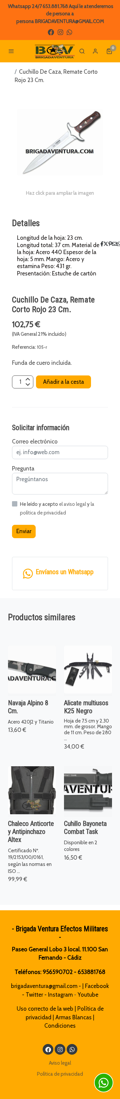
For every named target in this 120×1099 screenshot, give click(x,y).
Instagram (60, 994)
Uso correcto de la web (45, 1008)
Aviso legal (60, 1063)
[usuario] (95, 51)
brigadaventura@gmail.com (44, 986)
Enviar (23, 531)
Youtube (88, 994)
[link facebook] (51, 32)
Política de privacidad (60, 1074)
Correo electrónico (35, 441)
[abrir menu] (11, 51)
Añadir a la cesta (63, 381)
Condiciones (60, 1025)
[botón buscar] (82, 51)
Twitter (34, 994)
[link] (55, 51)
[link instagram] (60, 32)
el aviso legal (73, 504)
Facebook (97, 986)
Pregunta (23, 468)
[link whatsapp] (69, 32)
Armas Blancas (73, 1017)
